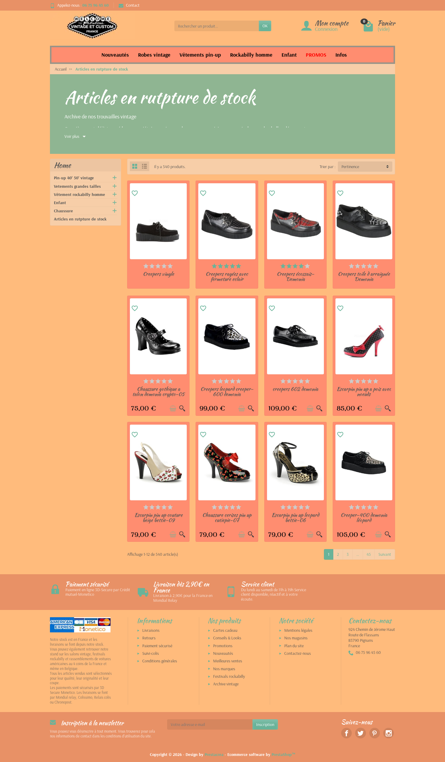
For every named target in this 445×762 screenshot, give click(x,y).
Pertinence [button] (350, 166)
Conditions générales (159, 661)
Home (62, 165)
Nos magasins (296, 638)
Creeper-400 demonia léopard (364, 517)
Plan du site (294, 645)
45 (369, 554)
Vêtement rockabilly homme (79, 194)
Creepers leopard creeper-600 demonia (226, 391)
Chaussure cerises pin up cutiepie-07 (226, 517)
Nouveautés (223, 653)
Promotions (222, 645)
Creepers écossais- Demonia (295, 276)
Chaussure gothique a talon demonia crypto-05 (158, 391)
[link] (346, 733)
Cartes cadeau (225, 630)
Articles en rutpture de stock (80, 219)
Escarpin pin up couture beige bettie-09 (158, 517)
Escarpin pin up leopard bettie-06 (295, 517)
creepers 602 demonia (295, 389)
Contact (133, 5)
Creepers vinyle (158, 273)
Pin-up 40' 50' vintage (74, 178)
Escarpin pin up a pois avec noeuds (364, 391)
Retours (149, 638)
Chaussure (63, 211)
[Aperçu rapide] (182, 408)
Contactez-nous (297, 653)
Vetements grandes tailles (77, 186)
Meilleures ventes (227, 661)
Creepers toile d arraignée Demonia (364, 276)
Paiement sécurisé (157, 645)
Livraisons (151, 630)
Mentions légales (298, 630)
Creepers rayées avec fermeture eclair (227, 276)
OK (265, 25)
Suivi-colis (150, 653)
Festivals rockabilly (229, 676)
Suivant (384, 554)
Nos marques (224, 668)
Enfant (60, 202)
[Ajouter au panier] (172, 408)
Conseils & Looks (227, 638)
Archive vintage (226, 684)
